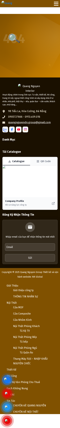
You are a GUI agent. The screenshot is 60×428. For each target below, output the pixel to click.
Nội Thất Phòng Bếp (25, 337)
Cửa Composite (22, 313)
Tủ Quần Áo (26, 352)
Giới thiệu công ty (23, 290)
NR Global (37, 276)
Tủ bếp (24, 341)
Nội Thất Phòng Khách (26, 326)
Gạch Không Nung (17, 388)
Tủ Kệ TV (25, 330)
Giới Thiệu (12, 285)
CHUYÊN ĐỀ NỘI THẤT (25, 411)
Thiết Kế (11, 369)
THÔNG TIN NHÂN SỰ (25, 296)
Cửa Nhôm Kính (22, 319)
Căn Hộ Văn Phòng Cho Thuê (23, 382)
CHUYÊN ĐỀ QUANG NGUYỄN (29, 405)
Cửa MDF (18, 307)
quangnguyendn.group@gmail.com (29, 122)
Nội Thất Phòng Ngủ (25, 347)
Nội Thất (12, 302)
